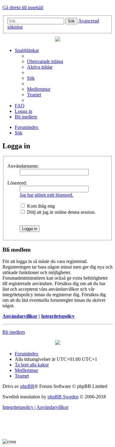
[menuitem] (45, 61)
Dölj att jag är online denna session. (61, 212)
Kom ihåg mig (40, 206)
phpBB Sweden (63, 396)
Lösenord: (17, 183)
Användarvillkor (19, 316)
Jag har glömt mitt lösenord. (46, 195)
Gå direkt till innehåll (22, 7)
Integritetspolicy (58, 316)
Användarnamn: (23, 166)
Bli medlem (13, 332)
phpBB (27, 386)
